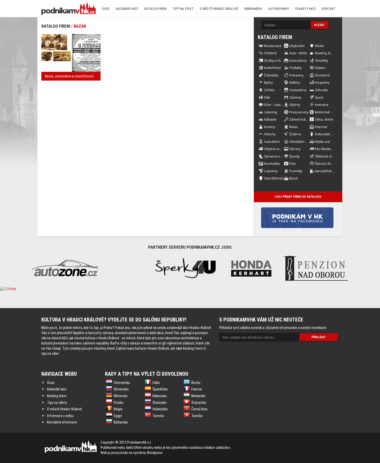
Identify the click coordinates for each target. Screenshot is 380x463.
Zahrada (321, 90)
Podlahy (295, 68)
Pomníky (295, 171)
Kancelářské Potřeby (330, 171)
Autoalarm (272, 141)
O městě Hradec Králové (219, 9)
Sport (319, 97)
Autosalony (298, 60)
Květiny (294, 82)
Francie (196, 389)
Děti (267, 97)
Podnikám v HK (68, 8)
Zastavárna (297, 90)
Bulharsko (121, 422)
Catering (270, 112)
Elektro (320, 68)
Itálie (156, 383)
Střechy (270, 134)
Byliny (268, 82)
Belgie (118, 409)
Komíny (269, 127)
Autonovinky (278, 9)
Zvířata (269, 90)
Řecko (195, 383)
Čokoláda (271, 75)
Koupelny (322, 82)
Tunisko (197, 416)
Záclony (295, 97)
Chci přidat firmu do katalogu (298, 197)
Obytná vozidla (275, 149)
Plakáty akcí (305, 9)
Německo (120, 396)
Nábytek (270, 119)
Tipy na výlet (183, 9)
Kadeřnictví (272, 68)
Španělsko (160, 389)
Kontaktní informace (62, 422)
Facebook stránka (305, 217)
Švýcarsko (198, 403)
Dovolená (322, 75)
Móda (319, 46)
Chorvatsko (122, 383)
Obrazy (294, 149)
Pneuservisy (298, 112)
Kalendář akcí (127, 9)
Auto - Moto (298, 53)
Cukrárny (271, 171)
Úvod (106, 9)
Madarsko (198, 396)
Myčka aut (322, 141)
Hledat (319, 25)
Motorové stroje (327, 112)
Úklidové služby (327, 156)
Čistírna (295, 134)
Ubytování (297, 46)
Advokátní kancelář (303, 141)
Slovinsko (159, 403)
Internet (321, 127)
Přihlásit (318, 337)
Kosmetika (272, 163)
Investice (322, 105)
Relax (293, 127)
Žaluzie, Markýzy (327, 163)
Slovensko (121, 389)
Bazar (80, 26)
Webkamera (253, 9)
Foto (292, 163)
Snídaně (270, 53)
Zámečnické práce (303, 119)
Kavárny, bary (325, 53)
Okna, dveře (324, 119)
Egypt (118, 416)
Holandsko (160, 409)
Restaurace (273, 46)
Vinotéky (321, 60)
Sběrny (294, 105)
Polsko (119, 403)
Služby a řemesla (277, 60)
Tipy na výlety (57, 403)
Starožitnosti (273, 178)
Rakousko (160, 396)
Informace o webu (60, 416)
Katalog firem (155, 9)
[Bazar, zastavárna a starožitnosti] (71, 53)
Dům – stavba (274, 105)
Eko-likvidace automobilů (334, 149)
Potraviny (296, 75)
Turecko (158, 416)
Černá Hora (199, 409)
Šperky (294, 156)
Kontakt (329, 9)
